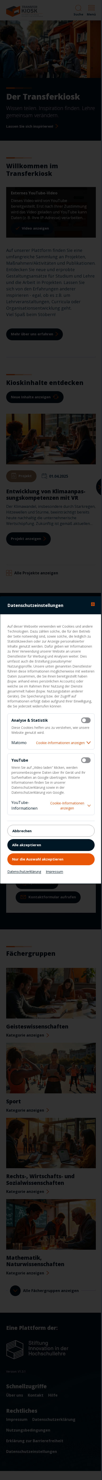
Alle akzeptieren (26, 844)
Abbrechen (22, 830)
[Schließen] (93, 604)
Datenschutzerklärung (24, 871)
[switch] (86, 720)
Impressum (54, 871)
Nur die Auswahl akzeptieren (37, 859)
